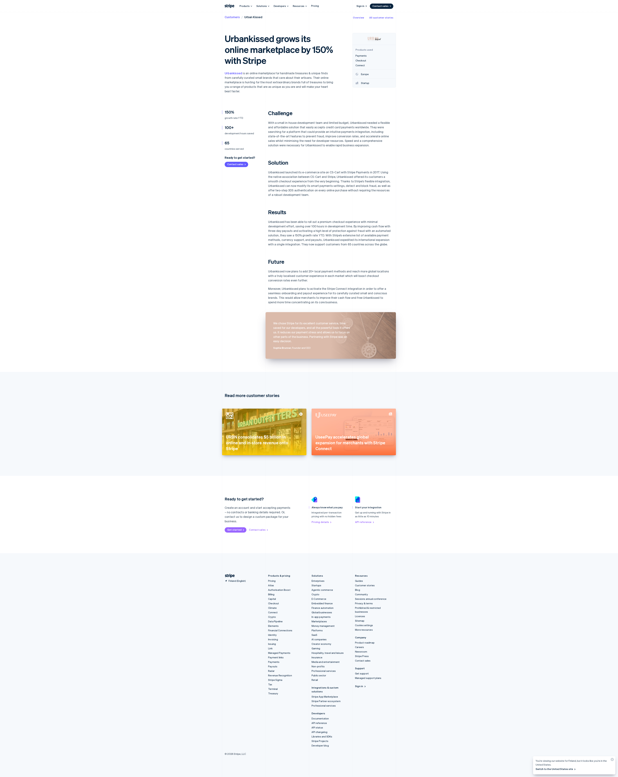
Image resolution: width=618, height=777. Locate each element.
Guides (359, 580)
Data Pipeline (275, 621)
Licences (360, 616)
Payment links (276, 657)
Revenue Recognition (280, 675)
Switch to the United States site (554, 769)
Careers (359, 647)
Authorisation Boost (279, 589)
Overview (358, 17)
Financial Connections (280, 630)
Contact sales (380, 6)
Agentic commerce (322, 589)
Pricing (315, 5)
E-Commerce (319, 598)
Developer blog (320, 745)
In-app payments (321, 616)
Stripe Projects (320, 741)
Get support (362, 673)
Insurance (317, 657)
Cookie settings (364, 625)
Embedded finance (322, 603)
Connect (273, 612)
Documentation (320, 718)
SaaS (314, 634)
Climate (272, 607)
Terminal (273, 688)
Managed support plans (368, 678)
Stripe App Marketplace (325, 696)
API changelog (320, 732)
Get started (234, 529)
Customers (232, 17)
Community (361, 594)
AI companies (319, 639)
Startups (316, 585)
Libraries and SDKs (322, 736)
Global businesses (322, 612)
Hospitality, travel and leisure (328, 652)
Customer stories (365, 585)
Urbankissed (233, 73)
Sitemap (359, 620)
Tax (270, 684)
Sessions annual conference (370, 598)
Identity (272, 634)
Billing (271, 594)
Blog (357, 589)
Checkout (273, 603)
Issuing (272, 643)
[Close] (611, 760)
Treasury (273, 693)
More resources (364, 629)
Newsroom (361, 651)
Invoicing (273, 639)
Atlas (271, 585)
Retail (315, 679)
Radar (271, 670)
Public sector (319, 675)
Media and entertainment (326, 661)
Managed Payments (279, 652)
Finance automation (323, 607)
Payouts (272, 666)
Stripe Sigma (275, 679)
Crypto (272, 616)
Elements (273, 625)
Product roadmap (365, 642)
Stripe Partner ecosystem (326, 701)
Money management (323, 625)
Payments (274, 661)
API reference (363, 522)
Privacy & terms (364, 603)
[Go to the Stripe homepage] (228, 576)
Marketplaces (319, 621)
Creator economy (321, 643)
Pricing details (320, 522)
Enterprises (318, 580)
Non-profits (318, 666)
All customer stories (381, 17)
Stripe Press (362, 656)
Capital (272, 598)
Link (270, 648)
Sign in (360, 6)
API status (317, 727)
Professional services (324, 670)
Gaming (316, 648)
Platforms (317, 630)
